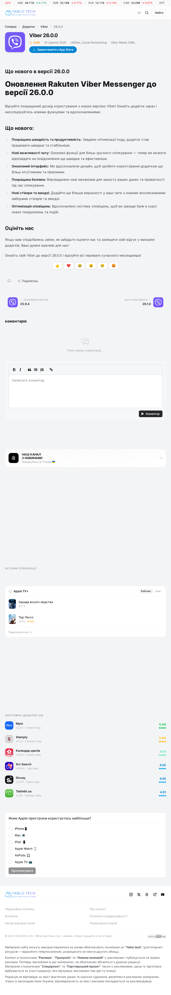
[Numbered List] (42, 369)
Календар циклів (28, 750)
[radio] (10, 829)
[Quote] (29, 369)
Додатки (28, 26)
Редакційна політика (19, 909)
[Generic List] (36, 369)
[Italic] (20, 369)
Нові (158, 591)
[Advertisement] (36, 520)
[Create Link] (51, 369)
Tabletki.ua (23, 791)
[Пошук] (146, 12)
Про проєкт (98, 909)
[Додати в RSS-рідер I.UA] (157, 936)
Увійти (159, 12)
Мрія (19, 723)
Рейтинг (146, 591)
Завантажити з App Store (55, 49)
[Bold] (14, 369)
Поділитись (30, 281)
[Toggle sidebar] (139, 13)
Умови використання (20, 923)
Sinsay (20, 777)
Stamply (22, 737)
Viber (44, 26)
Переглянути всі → (20, 632)
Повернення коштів (103, 923)
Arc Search (23, 764)
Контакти (11, 916)
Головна (10, 26)
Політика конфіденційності (108, 916)
